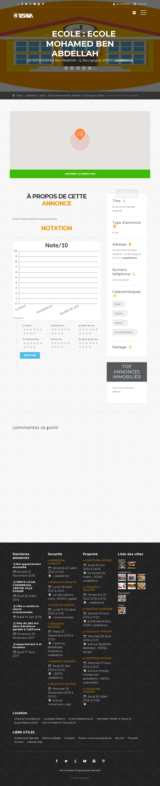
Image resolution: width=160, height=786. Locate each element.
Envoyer (30, 355)
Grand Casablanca (80, 718)
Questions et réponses (26, 737)
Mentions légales (51, 737)
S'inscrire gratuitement (87, 770)
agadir (121, 559)
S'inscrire (141, 4)
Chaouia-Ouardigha (27, 718)
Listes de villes (34, 741)
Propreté (133, 737)
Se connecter (123, 4)
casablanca (124, 572)
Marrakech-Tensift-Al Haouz (114, 718)
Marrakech (124, 592)
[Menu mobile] (143, 13)
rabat (121, 605)
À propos (69, 737)
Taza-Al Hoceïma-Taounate (59, 722)
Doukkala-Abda (54, 718)
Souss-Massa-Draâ (26, 722)
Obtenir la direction (80, 173)
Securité (119, 737)
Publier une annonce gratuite (94, 737)
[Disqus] (80, 481)
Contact (18, 741)
